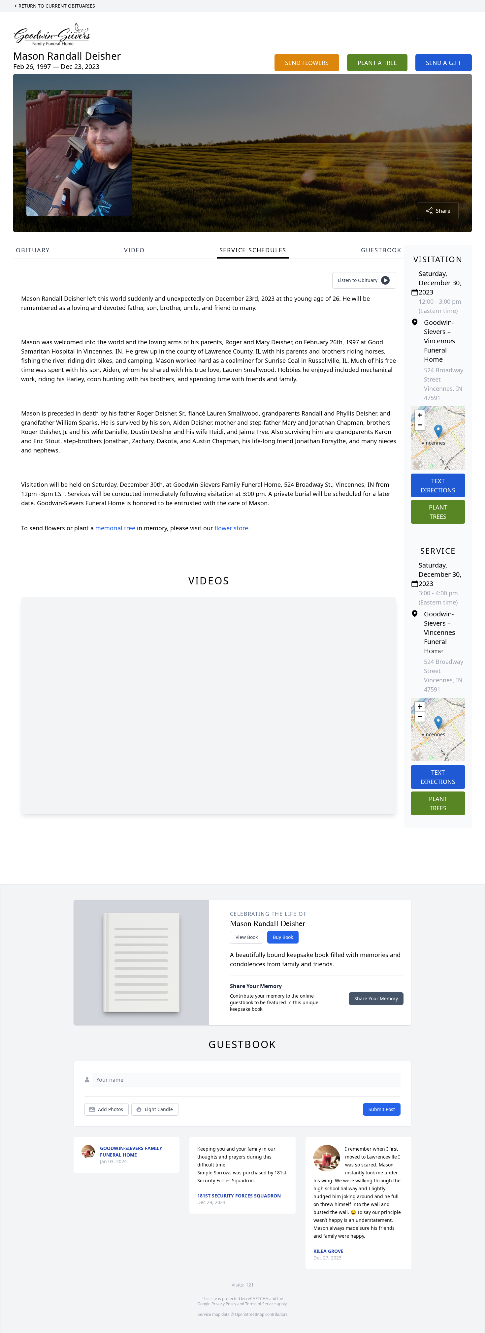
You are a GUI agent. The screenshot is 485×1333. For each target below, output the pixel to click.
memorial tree (115, 528)
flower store (231, 528)
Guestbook (381, 250)
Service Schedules (253, 250)
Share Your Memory (376, 998)
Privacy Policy (223, 1304)
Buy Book (283, 937)
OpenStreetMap (249, 1314)
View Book (247, 937)
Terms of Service (260, 1304)
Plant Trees (438, 511)
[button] (438, 431)
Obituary (32, 250)
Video (134, 250)
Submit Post (382, 1109)
